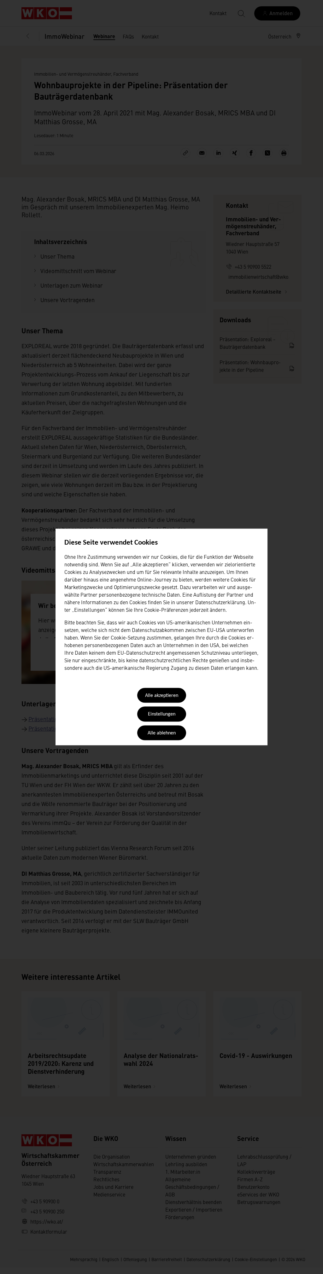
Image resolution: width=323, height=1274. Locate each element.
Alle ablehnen (162, 733)
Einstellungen (161, 714)
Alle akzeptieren (161, 695)
